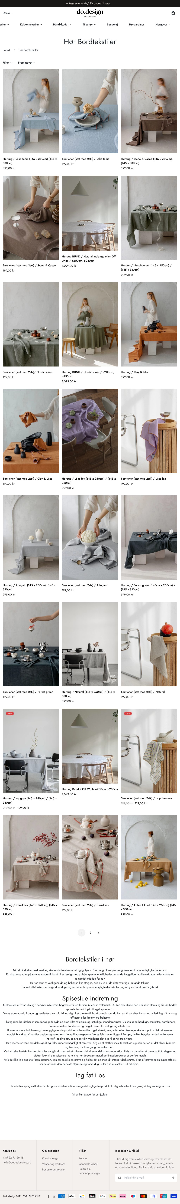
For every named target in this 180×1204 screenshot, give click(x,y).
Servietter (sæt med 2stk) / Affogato (84, 585)
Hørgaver (161, 24)
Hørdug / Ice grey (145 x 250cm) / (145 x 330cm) (30, 800)
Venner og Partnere (53, 1164)
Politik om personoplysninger (89, 1171)
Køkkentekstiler (29, 24)
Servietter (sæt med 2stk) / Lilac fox (143, 479)
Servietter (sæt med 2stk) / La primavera (146, 798)
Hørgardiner (136, 24)
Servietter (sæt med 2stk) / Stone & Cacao (29, 265)
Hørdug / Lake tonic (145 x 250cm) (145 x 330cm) (30, 161)
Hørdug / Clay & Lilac (135, 372)
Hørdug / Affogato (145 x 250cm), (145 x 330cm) (29, 587)
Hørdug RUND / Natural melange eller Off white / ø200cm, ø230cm (89, 258)
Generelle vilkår (88, 1164)
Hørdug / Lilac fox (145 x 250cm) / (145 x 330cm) (89, 481)
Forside (7, 50)
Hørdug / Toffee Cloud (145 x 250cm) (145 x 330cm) (148, 907)
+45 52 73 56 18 (13, 1158)
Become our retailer (53, 1169)
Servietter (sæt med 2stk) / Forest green (28, 692)
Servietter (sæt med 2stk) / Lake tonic (85, 159)
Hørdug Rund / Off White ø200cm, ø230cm (90, 789)
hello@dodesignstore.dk (17, 1162)
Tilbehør (88, 24)
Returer (83, 1158)
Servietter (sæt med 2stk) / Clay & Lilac (27, 479)
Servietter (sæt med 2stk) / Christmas (85, 905)
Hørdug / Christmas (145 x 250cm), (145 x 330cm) (30, 907)
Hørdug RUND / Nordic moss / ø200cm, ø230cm (88, 374)
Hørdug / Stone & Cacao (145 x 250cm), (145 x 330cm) (147, 161)
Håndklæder (61, 24)
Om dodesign (50, 1158)
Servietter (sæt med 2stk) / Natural (143, 692)
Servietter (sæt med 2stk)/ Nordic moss (27, 372)
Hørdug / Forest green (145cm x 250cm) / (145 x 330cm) (148, 587)
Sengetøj (112, 24)
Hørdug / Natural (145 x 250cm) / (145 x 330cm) (88, 694)
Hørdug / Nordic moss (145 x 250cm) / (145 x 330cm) (146, 267)
